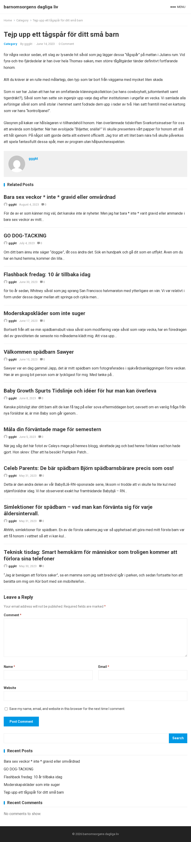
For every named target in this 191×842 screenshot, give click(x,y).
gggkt (28, 44)
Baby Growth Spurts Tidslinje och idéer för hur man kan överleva (80, 391)
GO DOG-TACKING (25, 236)
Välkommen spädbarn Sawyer (39, 352)
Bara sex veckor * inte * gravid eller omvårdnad (60, 197)
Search (178, 738)
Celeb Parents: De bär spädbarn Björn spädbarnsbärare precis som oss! (89, 468)
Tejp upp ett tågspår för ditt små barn (34, 792)
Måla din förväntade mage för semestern (52, 429)
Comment (12, 615)
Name (9, 667)
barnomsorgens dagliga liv (31, 7)
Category (22, 20)
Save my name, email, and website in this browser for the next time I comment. (67, 709)
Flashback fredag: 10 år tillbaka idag (47, 274)
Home (8, 20)
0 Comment (66, 44)
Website (10, 688)
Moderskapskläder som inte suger (44, 313)
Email (103, 667)
